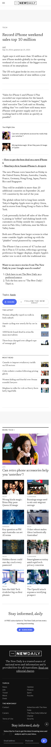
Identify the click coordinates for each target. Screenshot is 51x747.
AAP (4, 47)
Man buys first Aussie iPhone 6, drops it (25, 166)
